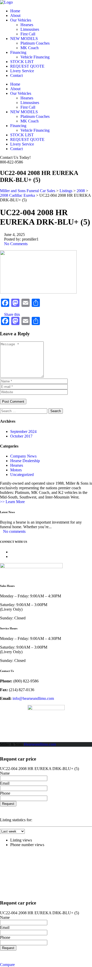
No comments (14, 531)
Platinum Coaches (35, 43)
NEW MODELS (24, 38)
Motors (16, 470)
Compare (7, 964)
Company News (23, 456)
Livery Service (22, 71)
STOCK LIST (22, 61)
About (15, 15)
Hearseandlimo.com (40, 744)
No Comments (15, 244)
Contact (16, 75)
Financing (18, 52)
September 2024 (23, 431)
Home (15, 11)
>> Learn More (12, 502)
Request (8, 804)
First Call (27, 34)
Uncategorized (22, 474)
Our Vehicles (20, 20)
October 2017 (21, 436)
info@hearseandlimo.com (33, 698)
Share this (11, 314)
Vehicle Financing (35, 57)
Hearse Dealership (25, 461)
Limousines (29, 29)
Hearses (26, 25)
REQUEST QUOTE (27, 66)
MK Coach (29, 48)
